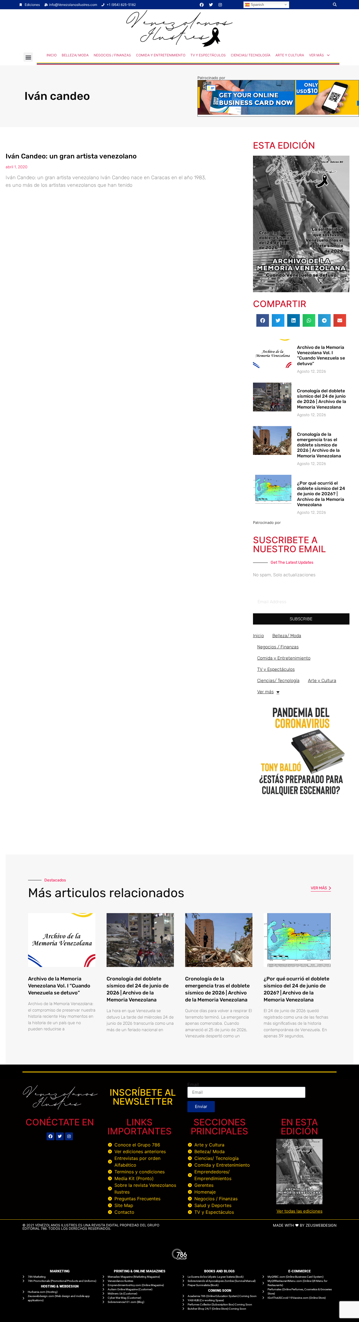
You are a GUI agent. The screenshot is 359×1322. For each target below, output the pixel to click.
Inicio (52, 55)
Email (193, 1084)
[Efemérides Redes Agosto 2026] (179, 45)
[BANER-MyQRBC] (278, 113)
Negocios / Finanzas (112, 55)
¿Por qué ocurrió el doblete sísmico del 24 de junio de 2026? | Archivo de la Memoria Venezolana (321, 493)
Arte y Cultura (289, 55)
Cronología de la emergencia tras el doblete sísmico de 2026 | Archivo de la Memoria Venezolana (319, 445)
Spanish (257, 4)
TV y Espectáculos (208, 55)
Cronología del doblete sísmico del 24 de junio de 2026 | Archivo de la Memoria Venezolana (321, 399)
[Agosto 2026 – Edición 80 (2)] (301, 290)
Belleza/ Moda (75, 55)
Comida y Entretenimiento (160, 55)
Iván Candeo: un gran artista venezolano (71, 156)
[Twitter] (211, 5)
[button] (334, 4)
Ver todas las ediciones (300, 1211)
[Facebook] (202, 5)
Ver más (316, 55)
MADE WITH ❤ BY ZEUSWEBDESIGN (305, 1225)
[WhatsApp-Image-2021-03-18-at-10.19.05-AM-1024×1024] (301, 798)
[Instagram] (220, 5)
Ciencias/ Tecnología (250, 55)
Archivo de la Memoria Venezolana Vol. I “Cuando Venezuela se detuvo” (321, 355)
